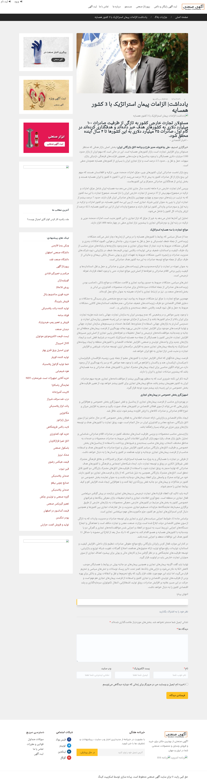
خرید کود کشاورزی (59, 434)
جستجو (128, 7)
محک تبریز (63, 455)
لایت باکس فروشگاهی (57, 427)
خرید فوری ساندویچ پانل (56, 294)
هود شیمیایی (62, 371)
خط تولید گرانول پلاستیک (55, 364)
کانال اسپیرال (62, 343)
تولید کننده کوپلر (60, 357)
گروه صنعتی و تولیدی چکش (54, 497)
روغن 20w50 (62, 287)
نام (186, 668)
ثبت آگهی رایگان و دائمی (165, 7)
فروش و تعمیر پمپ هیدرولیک (53, 322)
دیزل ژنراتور (63, 420)
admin (165, 99)
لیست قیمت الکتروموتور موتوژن (52, 336)
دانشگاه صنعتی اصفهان (57, 252)
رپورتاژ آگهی (62, 266)
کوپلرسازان (63, 280)
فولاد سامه (63, 315)
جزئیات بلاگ (160, 17)
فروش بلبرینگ (61, 301)
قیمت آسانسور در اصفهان (56, 511)
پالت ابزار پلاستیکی (59, 406)
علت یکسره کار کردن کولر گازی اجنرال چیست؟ (48, 219)
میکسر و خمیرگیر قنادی (57, 273)
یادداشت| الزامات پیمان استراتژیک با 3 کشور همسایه (121, 17)
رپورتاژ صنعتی (143, 7)
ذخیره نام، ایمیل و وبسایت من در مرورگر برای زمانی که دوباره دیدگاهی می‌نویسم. (143, 684)
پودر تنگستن (62, 518)
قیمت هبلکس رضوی (58, 462)
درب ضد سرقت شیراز (58, 399)
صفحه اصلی (181, 17)
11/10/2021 (176, 99)
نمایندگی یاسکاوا (60, 385)
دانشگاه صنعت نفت (59, 259)
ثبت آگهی (92, 7)
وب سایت (106, 668)
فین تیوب (64, 469)
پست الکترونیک (141, 668)
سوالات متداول (35, 739)
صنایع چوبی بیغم (60, 483)
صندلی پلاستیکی (60, 476)
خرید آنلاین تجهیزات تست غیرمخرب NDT (47, 378)
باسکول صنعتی (61, 448)
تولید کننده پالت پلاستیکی (55, 308)
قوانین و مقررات (35, 744)
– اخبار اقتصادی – (179, 140)
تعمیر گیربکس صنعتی (58, 504)
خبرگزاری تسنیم (180, 147)
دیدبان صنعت (62, 329)
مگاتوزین (64, 413)
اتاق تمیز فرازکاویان (59, 441)
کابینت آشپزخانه (60, 392)
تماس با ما (104, 7)
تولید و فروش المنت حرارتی (54, 525)
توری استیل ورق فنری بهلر (55, 350)
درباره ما (117, 7)
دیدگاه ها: (182, 629)
